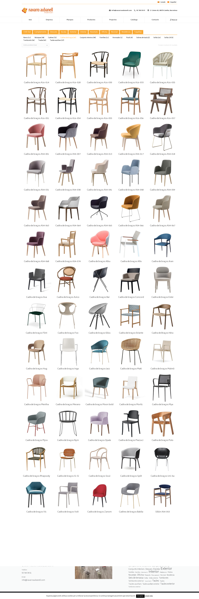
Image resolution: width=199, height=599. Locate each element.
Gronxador (117, 37)
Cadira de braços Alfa (131, 261)
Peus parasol (155, 575)
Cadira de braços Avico (68, 297)
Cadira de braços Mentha (36, 404)
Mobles (170, 572)
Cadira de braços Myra (36, 440)
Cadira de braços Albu (99, 261)
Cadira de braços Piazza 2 (131, 440)
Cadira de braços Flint (36, 333)
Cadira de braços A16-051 (36, 118)
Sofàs (157, 37)
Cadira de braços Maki (131, 369)
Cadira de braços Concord (131, 297)
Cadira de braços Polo (162, 440)
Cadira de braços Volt (68, 512)
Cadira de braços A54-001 (36, 154)
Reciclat (114, 32)
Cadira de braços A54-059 (162, 190)
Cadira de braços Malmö (162, 369)
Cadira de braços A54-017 (131, 154)
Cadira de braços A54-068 (36, 261)
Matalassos (163, 572)
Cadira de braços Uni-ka (162, 476)
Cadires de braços (68, 37)
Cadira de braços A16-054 (68, 118)
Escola (63, 32)
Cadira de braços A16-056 (131, 118)
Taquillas (138, 32)
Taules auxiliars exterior (151, 584)
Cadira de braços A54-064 (68, 226)
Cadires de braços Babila (131, 512)
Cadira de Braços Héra (162, 333)
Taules (42, 40)
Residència (126, 32)
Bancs (27, 37)
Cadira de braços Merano (68, 404)
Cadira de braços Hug (36, 369)
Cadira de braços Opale (99, 440)
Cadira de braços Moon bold (99, 404)
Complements (40, 32)
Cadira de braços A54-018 (162, 154)
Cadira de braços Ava (36, 297)
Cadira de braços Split (131, 476)
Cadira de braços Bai (99, 297)
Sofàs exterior (153, 578)
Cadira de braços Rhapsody (36, 476)
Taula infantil (148, 581)
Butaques (39, 37)
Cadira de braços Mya (162, 404)
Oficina (104, 32)
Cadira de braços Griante (131, 333)
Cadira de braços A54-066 (131, 226)
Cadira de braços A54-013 (99, 154)
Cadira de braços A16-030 (99, 83)
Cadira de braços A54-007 (68, 154)
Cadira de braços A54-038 (68, 190)
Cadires (52, 37)
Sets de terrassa (136, 578)
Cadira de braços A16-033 (131, 83)
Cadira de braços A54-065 (99, 226)
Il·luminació (144, 572)
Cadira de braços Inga (68, 369)
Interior (83, 32)
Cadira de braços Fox (68, 333)
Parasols (147, 575)
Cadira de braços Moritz (131, 404)
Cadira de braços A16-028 (68, 83)
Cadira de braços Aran (162, 261)
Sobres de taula (143, 37)
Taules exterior (167, 584)
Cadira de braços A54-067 (162, 226)
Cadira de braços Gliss (99, 333)
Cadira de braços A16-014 (36, 83)
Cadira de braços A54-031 (36, 190)
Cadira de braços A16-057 (162, 118)
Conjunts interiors (88, 37)
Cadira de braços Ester (163, 297)
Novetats (94, 32)
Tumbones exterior (135, 587)
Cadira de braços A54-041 (99, 190)
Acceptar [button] (140, 596)
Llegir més (149, 596)
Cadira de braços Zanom (99, 512)
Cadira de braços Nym (68, 440)
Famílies (104, 37)
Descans (53, 32)
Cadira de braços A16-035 (162, 83)
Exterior (73, 32)
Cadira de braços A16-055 (99, 118)
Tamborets (29, 40)
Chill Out (27, 32)
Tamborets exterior (136, 581)
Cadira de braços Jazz (99, 369)
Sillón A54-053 (162, 512)
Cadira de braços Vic (36, 512)
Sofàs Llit (168, 37)
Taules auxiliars (57, 40)
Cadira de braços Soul (99, 476)
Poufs (129, 37)
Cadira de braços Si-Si (68, 476)
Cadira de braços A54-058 (131, 190)
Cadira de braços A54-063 (36, 226)
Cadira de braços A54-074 (68, 261)
